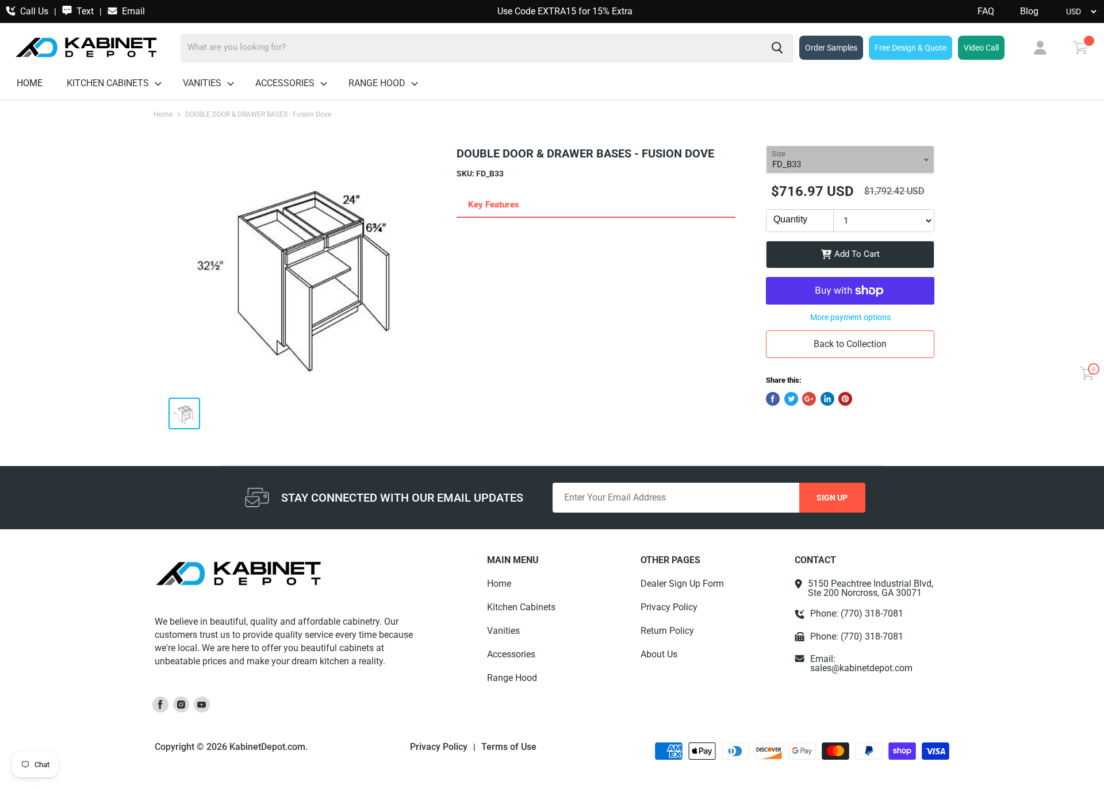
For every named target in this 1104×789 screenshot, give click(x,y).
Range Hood (378, 83)
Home (30, 83)
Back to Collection (850, 343)
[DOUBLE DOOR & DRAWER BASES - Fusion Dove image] (304, 266)
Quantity (790, 219)
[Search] (777, 47)
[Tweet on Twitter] (791, 399)
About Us (659, 654)
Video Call (981, 47)
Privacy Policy (669, 607)
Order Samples (831, 47)
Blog (1029, 11)
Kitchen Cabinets (109, 83)
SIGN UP (832, 497)
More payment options (850, 317)
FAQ (985, 11)
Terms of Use (508, 747)
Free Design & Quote (910, 47)
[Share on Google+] (809, 399)
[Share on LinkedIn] (827, 399)
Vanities (203, 83)
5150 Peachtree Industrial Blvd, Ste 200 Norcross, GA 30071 (870, 588)
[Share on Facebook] (773, 399)
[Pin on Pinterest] (845, 399)
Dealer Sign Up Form (682, 583)
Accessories (286, 83)
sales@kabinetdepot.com (861, 668)
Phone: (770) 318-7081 (856, 613)
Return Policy (667, 630)
